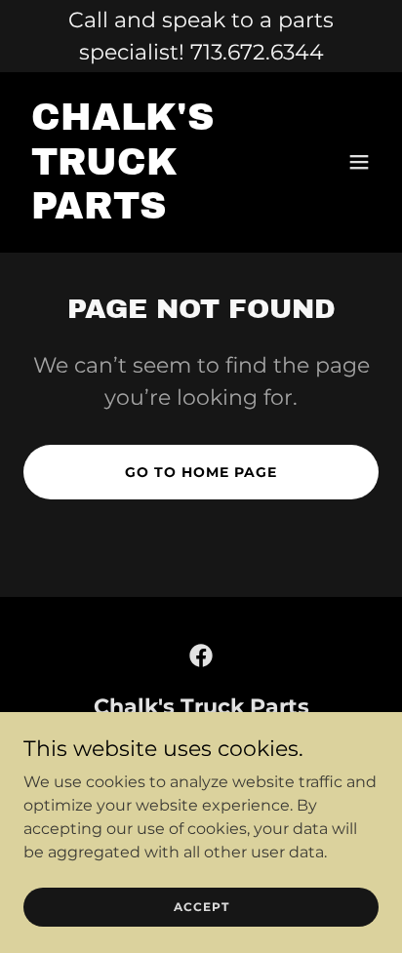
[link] (147, 213)
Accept (201, 906)
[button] (359, 161)
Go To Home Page (201, 472)
